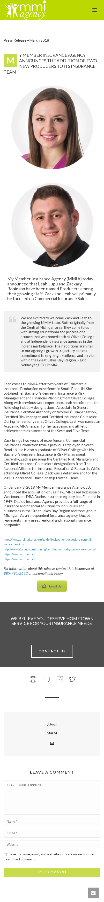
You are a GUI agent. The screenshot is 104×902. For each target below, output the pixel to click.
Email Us (55, 586)
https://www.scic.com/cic (20, 559)
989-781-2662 (16, 573)
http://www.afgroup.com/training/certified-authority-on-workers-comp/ (50, 549)
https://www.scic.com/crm (20, 554)
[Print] (32, 679)
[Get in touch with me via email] (52, 744)
